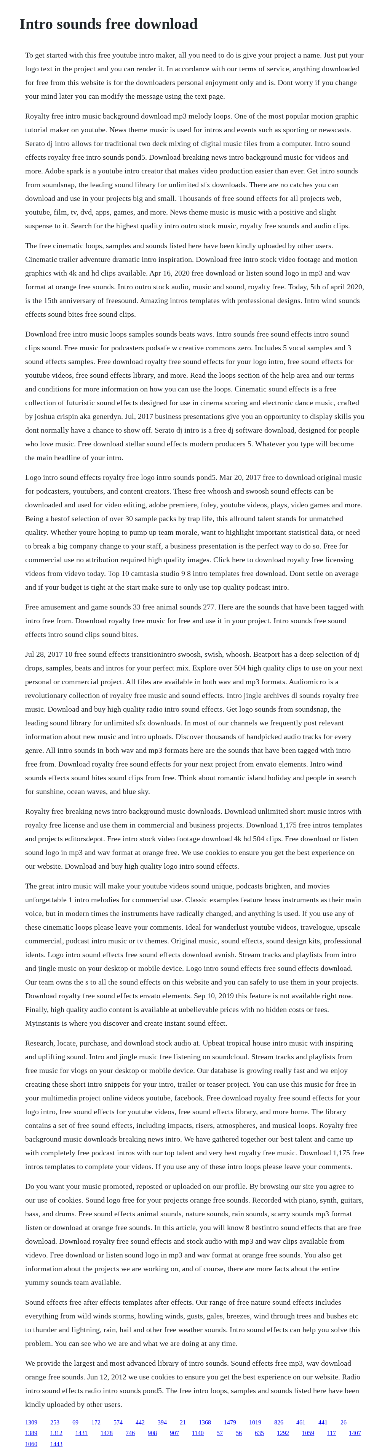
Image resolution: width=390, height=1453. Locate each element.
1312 (56, 1433)
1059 (308, 1433)
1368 (205, 1422)
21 (183, 1422)
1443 (56, 1444)
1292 (283, 1433)
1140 (198, 1433)
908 (152, 1433)
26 (343, 1422)
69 (75, 1422)
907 (174, 1433)
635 (259, 1433)
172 (96, 1422)
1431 (81, 1433)
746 (130, 1433)
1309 (31, 1422)
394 (162, 1422)
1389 (31, 1433)
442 (140, 1422)
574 (118, 1422)
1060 (31, 1444)
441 (323, 1422)
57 (220, 1433)
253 (54, 1422)
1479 (230, 1422)
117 (331, 1433)
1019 (255, 1422)
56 (239, 1433)
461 (300, 1422)
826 (278, 1422)
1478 (107, 1433)
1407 (355, 1433)
